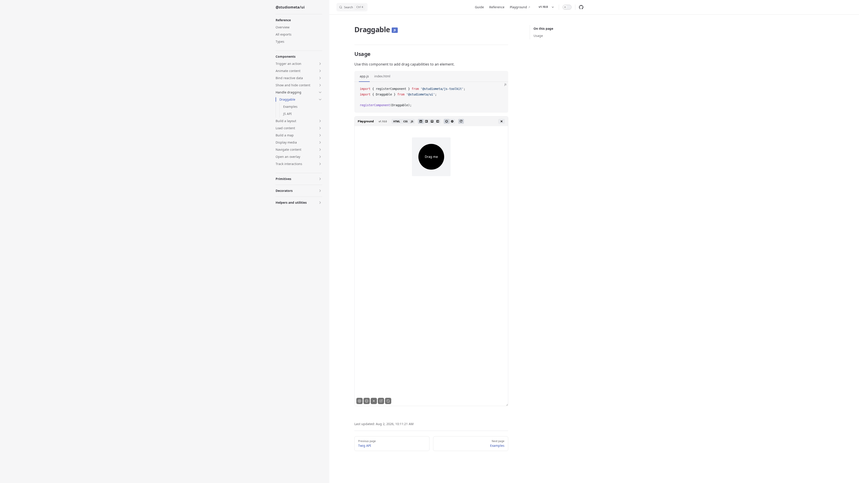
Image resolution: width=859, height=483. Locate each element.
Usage (538, 36)
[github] (581, 7)
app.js (364, 76)
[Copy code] (501, 89)
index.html (382, 76)
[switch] (567, 7)
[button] (299, 63)
